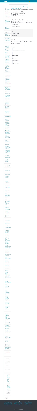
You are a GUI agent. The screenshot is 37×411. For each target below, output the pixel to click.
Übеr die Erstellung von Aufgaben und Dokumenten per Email (7, 317)
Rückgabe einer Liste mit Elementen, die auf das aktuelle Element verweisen (8, 227)
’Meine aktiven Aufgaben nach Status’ (7, 8)
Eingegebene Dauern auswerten (7, 148)
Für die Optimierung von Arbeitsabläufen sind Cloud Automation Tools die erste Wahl (28, 403)
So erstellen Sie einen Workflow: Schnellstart (7, 261)
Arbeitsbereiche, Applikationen (8, 17)
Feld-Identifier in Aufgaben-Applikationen (7, 166)
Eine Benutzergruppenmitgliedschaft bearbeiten (8, 116)
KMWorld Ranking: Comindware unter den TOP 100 (28, 404)
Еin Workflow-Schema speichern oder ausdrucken (7, 352)
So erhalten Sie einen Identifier (8, 246)
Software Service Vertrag (7, 278)
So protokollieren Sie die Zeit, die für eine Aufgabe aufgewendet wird (7, 268)
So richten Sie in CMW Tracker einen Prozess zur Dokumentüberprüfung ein (7, 270)
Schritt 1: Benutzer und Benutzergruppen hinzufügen (7, 230)
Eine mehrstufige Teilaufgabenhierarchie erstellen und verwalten (7, 122)
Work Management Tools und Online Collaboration (18, 403)
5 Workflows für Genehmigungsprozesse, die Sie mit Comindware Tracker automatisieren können (18, 404)
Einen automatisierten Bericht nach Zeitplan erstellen (7, 133)
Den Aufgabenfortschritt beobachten (7, 76)
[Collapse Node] (4, 353)
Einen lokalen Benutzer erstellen (7, 141)
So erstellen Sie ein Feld (7, 248)
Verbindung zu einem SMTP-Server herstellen (7, 323)
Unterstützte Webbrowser (7, 318)
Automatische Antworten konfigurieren (7, 28)
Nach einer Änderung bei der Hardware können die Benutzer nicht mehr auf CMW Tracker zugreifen (8, 196)
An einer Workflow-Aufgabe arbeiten (7, 15)
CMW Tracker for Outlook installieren (7, 54)
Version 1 (5, 353)
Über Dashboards (6, 299)
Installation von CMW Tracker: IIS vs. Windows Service (7, 170)
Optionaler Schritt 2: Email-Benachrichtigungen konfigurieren (7, 207)
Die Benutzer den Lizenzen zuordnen (7, 91)
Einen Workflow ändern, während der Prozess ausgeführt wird (7, 144)
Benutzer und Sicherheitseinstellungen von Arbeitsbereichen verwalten (7, 32)
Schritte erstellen (6, 242)
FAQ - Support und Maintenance (6, 161)
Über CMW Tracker (6, 294)
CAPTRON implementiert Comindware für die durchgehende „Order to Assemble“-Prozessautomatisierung (8, 404)
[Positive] (24, 45)
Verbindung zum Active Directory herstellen (7, 325)
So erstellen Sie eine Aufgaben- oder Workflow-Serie (8, 254)
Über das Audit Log (7, 298)
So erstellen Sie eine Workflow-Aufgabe (8, 258)
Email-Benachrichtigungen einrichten (7, 152)
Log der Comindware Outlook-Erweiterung (7, 190)
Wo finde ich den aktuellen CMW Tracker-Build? (7, 345)
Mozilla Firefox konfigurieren (7, 194)
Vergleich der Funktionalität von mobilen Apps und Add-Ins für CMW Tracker (8, 328)
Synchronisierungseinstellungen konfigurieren (8, 282)
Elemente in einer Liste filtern (7, 151)
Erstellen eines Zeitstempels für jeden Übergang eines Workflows (7, 157)
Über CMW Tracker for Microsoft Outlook (7, 296)
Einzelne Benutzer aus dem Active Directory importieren (7, 150)
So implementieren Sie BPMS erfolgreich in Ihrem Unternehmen (8, 402)
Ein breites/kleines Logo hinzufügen (7, 104)
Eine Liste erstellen (7, 120)
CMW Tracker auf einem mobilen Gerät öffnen (7, 50)
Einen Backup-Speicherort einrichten (7, 135)
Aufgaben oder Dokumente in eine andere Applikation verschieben (7, 22)
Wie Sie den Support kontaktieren (7, 341)
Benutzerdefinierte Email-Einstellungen (7, 34)
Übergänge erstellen (7, 315)
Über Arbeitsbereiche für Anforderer (7, 290)
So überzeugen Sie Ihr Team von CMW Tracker (7, 272)
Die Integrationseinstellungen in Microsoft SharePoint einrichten (7, 98)
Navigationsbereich (7, 203)
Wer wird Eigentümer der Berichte (7, 338)
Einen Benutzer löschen (7, 136)
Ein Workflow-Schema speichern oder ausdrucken (7, 111)
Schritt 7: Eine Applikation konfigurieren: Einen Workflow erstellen (7, 241)
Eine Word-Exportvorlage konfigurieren (7, 125)
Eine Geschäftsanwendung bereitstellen (7, 119)
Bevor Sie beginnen (7, 46)
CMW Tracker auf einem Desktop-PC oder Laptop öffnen (7, 49)
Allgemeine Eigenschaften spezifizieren (7, 12)
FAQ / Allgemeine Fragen (6, 398)
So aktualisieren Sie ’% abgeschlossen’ (7, 243)
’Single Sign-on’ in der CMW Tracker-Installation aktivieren (7, 9)
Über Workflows (6, 314)
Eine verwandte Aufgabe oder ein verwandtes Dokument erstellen (7, 124)
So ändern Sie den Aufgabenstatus (6, 245)
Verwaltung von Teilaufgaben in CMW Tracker (8, 331)
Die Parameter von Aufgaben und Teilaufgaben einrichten (9, 392)
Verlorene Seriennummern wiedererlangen (7, 330)
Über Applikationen (7, 287)
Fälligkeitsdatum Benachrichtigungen (7, 159)
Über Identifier (6, 307)
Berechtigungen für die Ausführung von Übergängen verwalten (7, 40)
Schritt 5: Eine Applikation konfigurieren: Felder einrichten (7, 237)
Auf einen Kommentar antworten (7, 20)
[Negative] (26, 45)
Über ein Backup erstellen (7, 306)
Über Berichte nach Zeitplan (7, 293)
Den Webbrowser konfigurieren (8, 83)
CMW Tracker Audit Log (7, 47)
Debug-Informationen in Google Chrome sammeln (8, 75)
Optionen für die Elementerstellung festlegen (7, 212)
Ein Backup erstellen (7, 102)
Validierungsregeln (6, 319)
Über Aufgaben (6, 291)
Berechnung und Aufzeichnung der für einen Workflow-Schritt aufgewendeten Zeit (8, 38)
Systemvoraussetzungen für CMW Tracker (7, 284)
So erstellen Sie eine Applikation (7, 252)
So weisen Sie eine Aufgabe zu (7, 277)
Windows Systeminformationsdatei (7, 344)
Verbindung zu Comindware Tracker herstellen (8, 358)
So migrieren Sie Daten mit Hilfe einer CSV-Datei (7, 265)
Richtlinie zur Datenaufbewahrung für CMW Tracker (7, 225)
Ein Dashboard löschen (7, 107)
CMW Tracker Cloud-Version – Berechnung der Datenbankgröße (7, 52)
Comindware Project (6, 397)
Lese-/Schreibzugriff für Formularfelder (7, 181)
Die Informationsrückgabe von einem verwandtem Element (7, 95)
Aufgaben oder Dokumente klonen (7, 23)
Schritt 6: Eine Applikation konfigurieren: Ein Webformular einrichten (8, 239)
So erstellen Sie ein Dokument (7, 247)
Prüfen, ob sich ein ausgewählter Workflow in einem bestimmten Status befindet (7, 223)
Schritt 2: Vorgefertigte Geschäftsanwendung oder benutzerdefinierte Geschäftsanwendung (7, 232)
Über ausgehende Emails (7, 292)
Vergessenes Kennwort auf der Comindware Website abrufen (7, 326)
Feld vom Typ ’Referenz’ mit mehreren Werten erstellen (7, 165)
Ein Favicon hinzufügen (7, 108)
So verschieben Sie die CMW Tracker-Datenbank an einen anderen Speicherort (7, 276)
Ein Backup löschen (7, 103)
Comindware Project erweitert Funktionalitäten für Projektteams (28, 402)
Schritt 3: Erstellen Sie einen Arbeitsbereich (7, 234)
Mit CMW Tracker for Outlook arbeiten (7, 193)
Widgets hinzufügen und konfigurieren (7, 340)
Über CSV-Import (6, 297)
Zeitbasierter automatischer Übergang (7, 349)
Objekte (6, 204)
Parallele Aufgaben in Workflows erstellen (7, 215)
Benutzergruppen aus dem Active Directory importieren (7, 35)
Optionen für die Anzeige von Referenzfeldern (7, 211)
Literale (6, 186)
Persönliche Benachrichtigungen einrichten (8, 216)
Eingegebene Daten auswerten (7, 147)
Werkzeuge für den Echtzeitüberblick (7, 365)
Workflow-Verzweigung (7, 348)
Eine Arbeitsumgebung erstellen (7, 362)
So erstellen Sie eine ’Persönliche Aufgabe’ (7, 251)
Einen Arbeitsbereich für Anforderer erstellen (7, 132)
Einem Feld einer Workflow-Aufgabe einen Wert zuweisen (7, 130)
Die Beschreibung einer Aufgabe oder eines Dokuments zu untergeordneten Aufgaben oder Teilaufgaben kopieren (8, 93)
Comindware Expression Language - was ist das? (7, 59)
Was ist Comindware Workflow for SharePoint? (7, 336)
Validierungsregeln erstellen (8, 393)
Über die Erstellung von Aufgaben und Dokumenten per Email (7, 303)
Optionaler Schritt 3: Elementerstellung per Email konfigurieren (7, 209)
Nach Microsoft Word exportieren (7, 199)
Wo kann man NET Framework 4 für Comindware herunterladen (8, 347)
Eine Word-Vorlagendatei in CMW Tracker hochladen (7, 127)
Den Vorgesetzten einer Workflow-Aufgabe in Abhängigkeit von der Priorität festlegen (7, 82)
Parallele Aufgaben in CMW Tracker (7, 213)
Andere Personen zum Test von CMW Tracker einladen (7, 16)
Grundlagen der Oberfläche (8, 359)
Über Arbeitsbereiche (7, 288)
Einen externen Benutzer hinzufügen (7, 137)
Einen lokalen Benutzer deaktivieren (7, 140)
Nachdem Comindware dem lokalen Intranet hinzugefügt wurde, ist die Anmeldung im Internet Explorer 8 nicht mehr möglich (7, 201)
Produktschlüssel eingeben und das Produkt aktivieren (7, 220)
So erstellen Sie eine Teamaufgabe (7, 255)
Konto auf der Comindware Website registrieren (7, 176)
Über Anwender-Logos (7, 286)
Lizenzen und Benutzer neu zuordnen (7, 189)
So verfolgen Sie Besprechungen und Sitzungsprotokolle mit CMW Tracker (7, 274)
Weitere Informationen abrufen (8, 337)
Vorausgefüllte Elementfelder (7, 332)
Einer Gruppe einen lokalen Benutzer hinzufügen (7, 146)
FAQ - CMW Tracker (7, 160)
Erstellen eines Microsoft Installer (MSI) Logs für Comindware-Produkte (7, 155)
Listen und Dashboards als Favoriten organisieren (7, 182)
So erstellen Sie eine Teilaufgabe (7, 257)
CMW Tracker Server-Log (7, 55)
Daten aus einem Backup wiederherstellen (7, 71)
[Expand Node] (5, 359)
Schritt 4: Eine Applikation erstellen (7, 235)
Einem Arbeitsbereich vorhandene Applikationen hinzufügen (7, 128)
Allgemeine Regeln (6, 13)
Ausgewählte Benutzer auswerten (7, 27)
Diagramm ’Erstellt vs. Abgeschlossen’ (7, 87)
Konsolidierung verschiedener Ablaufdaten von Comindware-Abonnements (7, 174)
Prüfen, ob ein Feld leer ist (8, 387)
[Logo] (6, 1)
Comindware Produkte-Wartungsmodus (7, 62)
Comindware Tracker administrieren (7, 366)
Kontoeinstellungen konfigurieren (7, 177)
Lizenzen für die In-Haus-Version (7, 187)
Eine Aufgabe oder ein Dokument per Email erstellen (7, 112)
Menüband (6, 191)
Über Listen (6, 308)
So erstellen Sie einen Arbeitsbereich (7, 260)
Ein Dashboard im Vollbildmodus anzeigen (7, 106)
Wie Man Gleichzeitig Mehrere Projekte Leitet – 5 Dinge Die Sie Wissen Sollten (8, 403)
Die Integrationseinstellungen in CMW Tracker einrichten (7, 96)
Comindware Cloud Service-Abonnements (7, 57)
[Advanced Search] (27, 3)
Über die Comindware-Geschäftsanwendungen (7, 302)
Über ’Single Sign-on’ (7, 285)
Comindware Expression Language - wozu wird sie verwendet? (7, 61)
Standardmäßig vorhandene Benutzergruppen (7, 281)
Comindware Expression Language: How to (8, 369)
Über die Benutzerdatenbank (7, 300)
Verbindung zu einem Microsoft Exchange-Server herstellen (8, 322)
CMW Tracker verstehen (7, 56)
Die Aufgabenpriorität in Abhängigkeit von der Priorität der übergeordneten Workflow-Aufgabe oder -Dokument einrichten (8, 89)
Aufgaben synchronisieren (7, 24)
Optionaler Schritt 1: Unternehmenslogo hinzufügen (8, 205)
